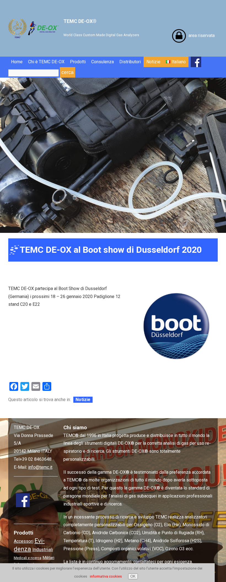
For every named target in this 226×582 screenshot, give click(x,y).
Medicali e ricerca (27, 558)
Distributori (130, 61)
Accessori (23, 541)
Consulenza (102, 61)
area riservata (202, 35)
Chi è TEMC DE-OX (46, 61)
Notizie (153, 61)
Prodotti (78, 61)
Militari (48, 557)
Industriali (42, 549)
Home (17, 61)
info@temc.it (40, 467)
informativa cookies (106, 576)
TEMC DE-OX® (101, 27)
